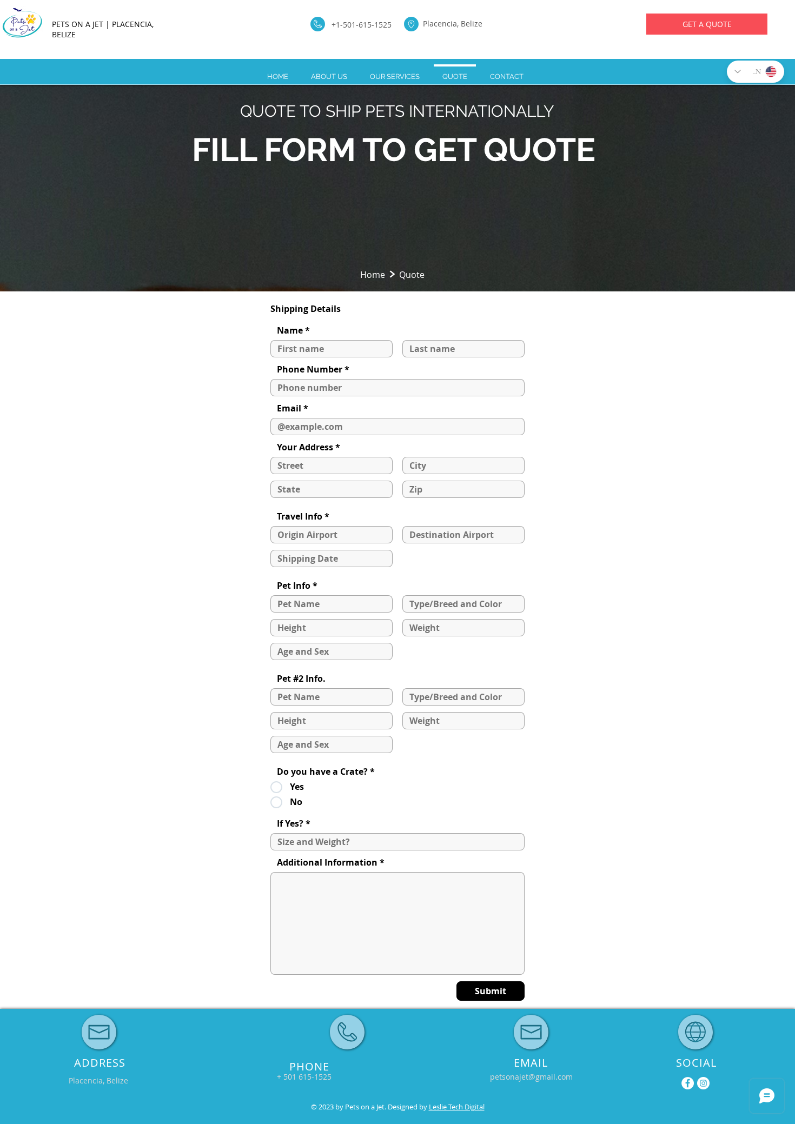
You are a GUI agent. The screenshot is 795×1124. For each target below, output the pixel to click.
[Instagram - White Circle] (703, 1083)
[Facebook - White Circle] (687, 1083)
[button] (304, 1077)
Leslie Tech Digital (457, 1107)
